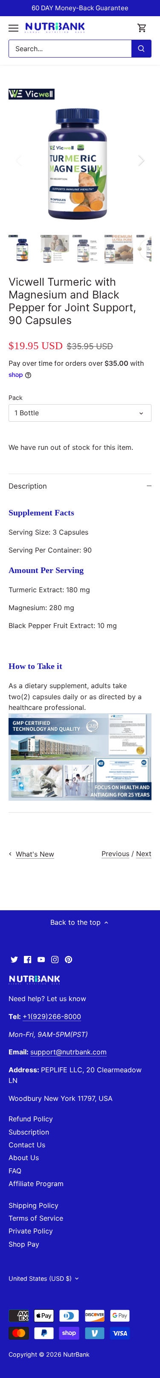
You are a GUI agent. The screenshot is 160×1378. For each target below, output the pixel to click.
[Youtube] (41, 959)
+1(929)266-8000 (52, 1016)
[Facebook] (27, 959)
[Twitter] (14, 959)
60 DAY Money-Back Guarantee (80, 8)
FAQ (15, 1171)
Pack (16, 397)
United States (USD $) (40, 1278)
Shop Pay (24, 1244)
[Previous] (19, 160)
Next (143, 853)
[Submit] (141, 48)
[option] (80, 160)
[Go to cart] (142, 28)
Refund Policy (31, 1119)
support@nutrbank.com (68, 1052)
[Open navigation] (13, 28)
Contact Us (27, 1145)
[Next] (140, 160)
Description (28, 486)
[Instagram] (54, 959)
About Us (24, 1157)
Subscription (29, 1132)
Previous (115, 853)
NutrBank (76, 1354)
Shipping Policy (33, 1205)
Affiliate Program (36, 1183)
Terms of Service (36, 1218)
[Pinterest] (68, 959)
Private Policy (31, 1231)
